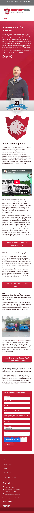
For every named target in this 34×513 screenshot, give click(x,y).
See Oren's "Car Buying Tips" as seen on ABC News (17, 359)
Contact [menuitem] (21, 4)
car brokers (19, 340)
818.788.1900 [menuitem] (28, 4)
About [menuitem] (5, 468)
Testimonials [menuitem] (7, 464)
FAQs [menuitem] (20, 1)
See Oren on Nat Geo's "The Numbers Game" (17, 243)
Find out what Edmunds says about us (17, 285)
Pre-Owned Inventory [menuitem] (10, 477)
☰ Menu (4, 18)
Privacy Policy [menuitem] (10, 1)
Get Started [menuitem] (7, 473)
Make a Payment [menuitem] (27, 1)
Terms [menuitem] (16, 1)
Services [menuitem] (6, 460)
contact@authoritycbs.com (12, 494)
